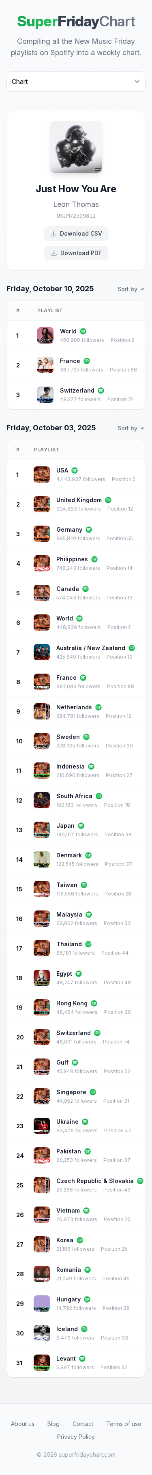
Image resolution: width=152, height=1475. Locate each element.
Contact (83, 1423)
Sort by (127, 289)
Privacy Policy (76, 1436)
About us (22, 1423)
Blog (53, 1423)
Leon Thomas (76, 204)
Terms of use (123, 1423)
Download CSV (81, 233)
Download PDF (81, 252)
